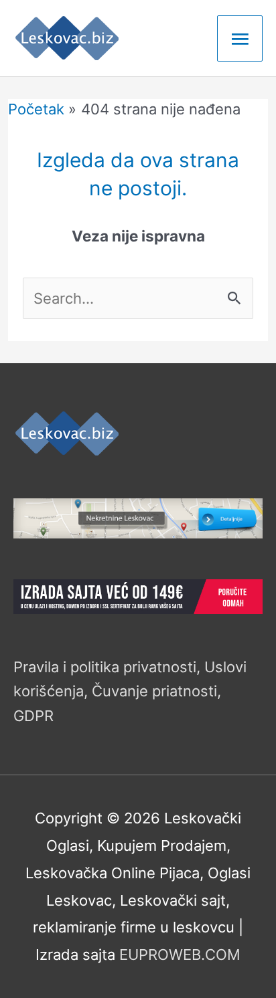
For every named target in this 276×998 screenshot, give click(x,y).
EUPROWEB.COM (179, 954)
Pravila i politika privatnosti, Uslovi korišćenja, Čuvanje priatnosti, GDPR (130, 691)
